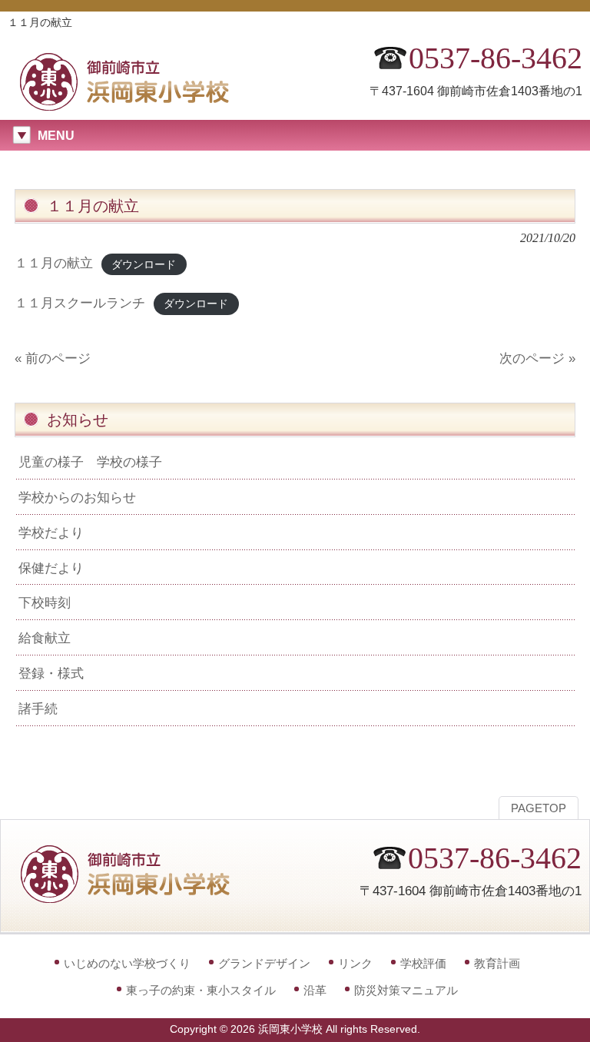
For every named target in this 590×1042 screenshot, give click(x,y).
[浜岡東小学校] (138, 105)
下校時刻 (44, 602)
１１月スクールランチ (80, 302)
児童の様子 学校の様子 (90, 462)
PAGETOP (538, 808)
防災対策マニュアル (406, 990)
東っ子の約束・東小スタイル (201, 990)
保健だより (51, 568)
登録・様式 (51, 673)
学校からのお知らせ (77, 497)
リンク (355, 963)
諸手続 (38, 708)
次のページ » (537, 358)
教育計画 (497, 963)
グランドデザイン (264, 963)
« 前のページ (53, 358)
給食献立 (44, 637)
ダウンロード (143, 264)
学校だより (51, 532)
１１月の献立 (54, 262)
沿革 (314, 990)
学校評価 (423, 963)
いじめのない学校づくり (127, 963)
